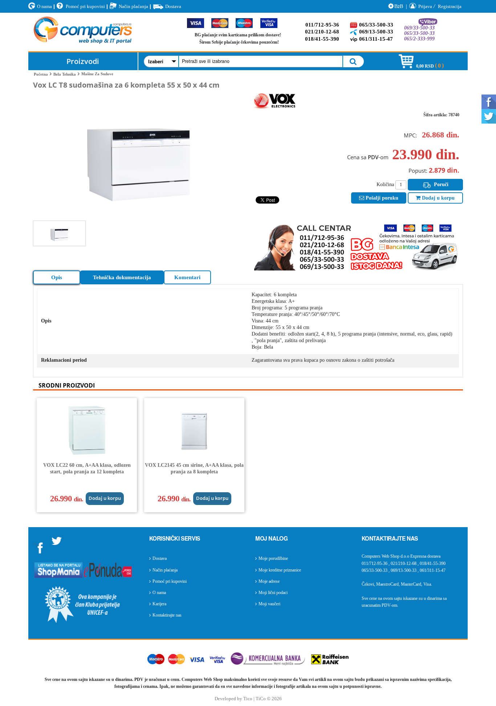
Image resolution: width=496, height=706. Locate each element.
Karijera (159, 603)
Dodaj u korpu (437, 198)
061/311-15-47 (376, 39)
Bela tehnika (64, 74)
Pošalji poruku (381, 198)
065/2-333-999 (419, 38)
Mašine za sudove (97, 74)
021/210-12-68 (322, 32)
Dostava (173, 6)
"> (484, 98)
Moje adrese (269, 581)
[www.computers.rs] (83, 32)
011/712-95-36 (322, 25)
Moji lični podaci (273, 592)
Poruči (440, 184)
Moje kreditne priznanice (280, 570)
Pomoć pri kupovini (85, 6)
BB (398, 6)
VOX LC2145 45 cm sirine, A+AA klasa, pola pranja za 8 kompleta (194, 468)
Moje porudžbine (273, 558)
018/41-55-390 (322, 39)
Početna (41, 74)
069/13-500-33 (376, 32)
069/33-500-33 (419, 28)
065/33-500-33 (376, 25)
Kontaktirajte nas (167, 615)
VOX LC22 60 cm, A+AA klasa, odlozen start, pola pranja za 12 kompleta (87, 468)
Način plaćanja (133, 6)
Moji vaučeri (269, 603)
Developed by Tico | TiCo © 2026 (248, 698)
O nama (44, 6)
